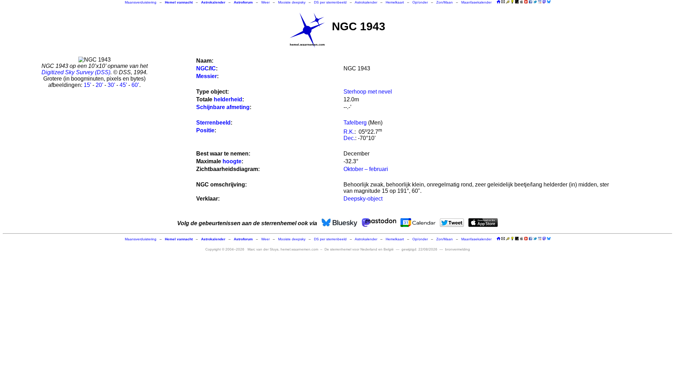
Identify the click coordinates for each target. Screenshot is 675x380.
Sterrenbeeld (213, 123)
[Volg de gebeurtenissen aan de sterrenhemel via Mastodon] (544, 2)
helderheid (228, 99)
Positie (205, 130)
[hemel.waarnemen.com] (307, 30)
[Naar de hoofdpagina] (498, 2)
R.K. (348, 132)
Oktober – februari (365, 169)
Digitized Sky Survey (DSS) (75, 72)
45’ (123, 85)
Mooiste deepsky (292, 2)
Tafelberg (355, 123)
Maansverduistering (140, 2)
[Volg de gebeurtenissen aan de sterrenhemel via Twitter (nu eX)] (535, 2)
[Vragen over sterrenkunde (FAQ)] (512, 2)
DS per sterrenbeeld (330, 2)
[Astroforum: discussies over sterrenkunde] (517, 2)
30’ (111, 85)
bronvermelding (457, 249)
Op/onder (420, 2)
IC (213, 68)
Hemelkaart (395, 2)
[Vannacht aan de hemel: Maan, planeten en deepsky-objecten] (507, 2)
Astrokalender (366, 2)
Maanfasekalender (476, 2)
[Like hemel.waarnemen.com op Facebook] (530, 2)
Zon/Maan (444, 2)
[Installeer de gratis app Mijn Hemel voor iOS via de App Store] (521, 2)
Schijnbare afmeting (223, 107)
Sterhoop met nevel (367, 92)
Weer (265, 2)
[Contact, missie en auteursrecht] (503, 2)
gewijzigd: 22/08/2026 (419, 249)
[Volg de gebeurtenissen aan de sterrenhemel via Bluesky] (549, 2)
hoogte (232, 161)
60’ (135, 85)
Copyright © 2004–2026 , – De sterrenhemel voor (299, 249)
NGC (202, 68)
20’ (99, 85)
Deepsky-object (362, 199)
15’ (87, 85)
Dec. (349, 138)
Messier (206, 76)
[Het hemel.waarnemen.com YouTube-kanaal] (526, 2)
